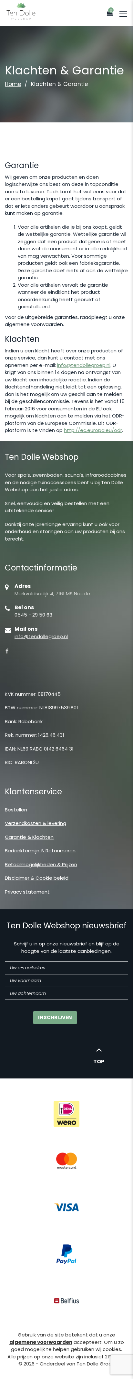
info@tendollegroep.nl (83, 365)
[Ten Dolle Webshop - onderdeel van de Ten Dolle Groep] (21, 10)
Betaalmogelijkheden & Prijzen (41, 864)
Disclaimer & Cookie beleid (36, 878)
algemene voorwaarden (40, 1342)
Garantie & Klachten (29, 837)
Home (13, 84)
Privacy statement (27, 891)
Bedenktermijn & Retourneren (40, 850)
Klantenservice (33, 791)
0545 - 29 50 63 (33, 614)
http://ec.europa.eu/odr (93, 430)
